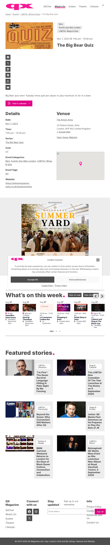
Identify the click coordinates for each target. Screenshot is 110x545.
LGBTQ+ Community (43, 408)
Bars (61, 24)
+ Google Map (63, 132)
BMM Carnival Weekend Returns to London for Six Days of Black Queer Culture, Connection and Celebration (43, 461)
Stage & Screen (92, 408)
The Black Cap (97, 326)
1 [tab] (52, 331)
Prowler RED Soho (81, 322)
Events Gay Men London (69, 27)
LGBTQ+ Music (93, 442)
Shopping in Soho (62, 318)
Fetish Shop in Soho (80, 318)
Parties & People (42, 442)
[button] (98, 260)
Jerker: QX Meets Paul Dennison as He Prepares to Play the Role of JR (95, 421)
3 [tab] (60, 331)
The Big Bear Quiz (15, 142)
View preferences (77, 279)
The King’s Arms (65, 120)
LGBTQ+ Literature (42, 366)
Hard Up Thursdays (27, 318)
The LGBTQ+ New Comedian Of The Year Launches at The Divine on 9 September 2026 (95, 383)
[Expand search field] (103, 6)
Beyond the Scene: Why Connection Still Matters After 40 (43, 419)
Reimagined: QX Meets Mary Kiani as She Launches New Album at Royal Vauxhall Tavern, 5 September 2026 (95, 461)
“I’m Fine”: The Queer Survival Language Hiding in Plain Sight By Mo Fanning (42, 382)
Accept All (33, 279)
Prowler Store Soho (64, 322)
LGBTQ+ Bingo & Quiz (30, 14)
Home (8, 14)
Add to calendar (19, 103)
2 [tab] (56, 331)
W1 (7, 174)
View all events (91, 295)
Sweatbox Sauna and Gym (12, 321)
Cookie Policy (47, 285)
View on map (74, 295)
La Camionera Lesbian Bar (46, 318)
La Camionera (46, 322)
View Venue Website (67, 137)
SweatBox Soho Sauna (11, 316)
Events (16, 14)
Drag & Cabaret (92, 366)
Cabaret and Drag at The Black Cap (96, 321)
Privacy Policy (61, 285)
